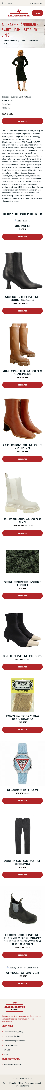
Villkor (20, 1083)
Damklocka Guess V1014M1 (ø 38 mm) (22, 789)
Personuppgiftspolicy (33, 1083)
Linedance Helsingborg (13, 1031)
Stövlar (15, 97)
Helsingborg (8, 3)
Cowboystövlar (25, 97)
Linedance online (10, 1045)
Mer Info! (22, 121)
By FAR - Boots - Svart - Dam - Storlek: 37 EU (22, 656)
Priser (37, 13)
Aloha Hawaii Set (22, 225)
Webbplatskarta (22, 1086)
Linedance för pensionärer (14, 1040)
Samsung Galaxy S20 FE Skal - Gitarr (22, 972)
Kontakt (12, 1083)
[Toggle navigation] (5, 13)
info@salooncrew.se (36, 3)
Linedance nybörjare (12, 1036)
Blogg (5, 1083)
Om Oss (7, 1050)
